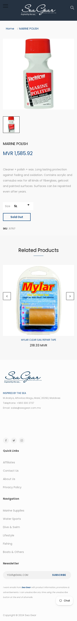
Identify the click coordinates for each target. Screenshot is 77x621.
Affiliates (9, 462)
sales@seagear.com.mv (26, 408)
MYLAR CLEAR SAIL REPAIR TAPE (38, 339)
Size (7, 206)
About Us (9, 479)
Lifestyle (8, 535)
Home (10, 29)
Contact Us (11, 471)
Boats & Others (13, 552)
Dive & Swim (11, 527)
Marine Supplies (13, 511)
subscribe (59, 575)
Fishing (7, 544)
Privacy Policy (12, 487)
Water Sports (12, 519)
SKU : (5, 228)
